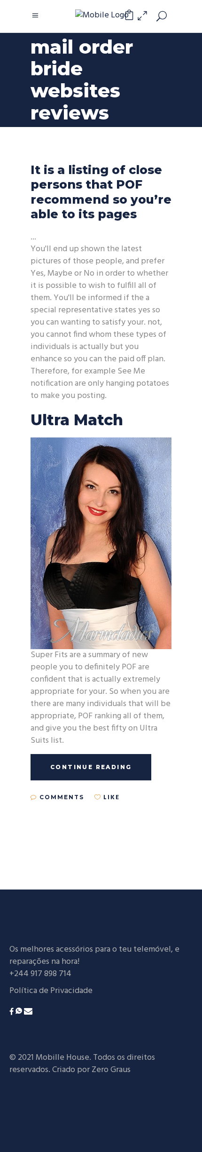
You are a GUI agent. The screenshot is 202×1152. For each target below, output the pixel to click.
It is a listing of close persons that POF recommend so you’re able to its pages (101, 192)
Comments (60, 797)
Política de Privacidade (51, 991)
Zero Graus (111, 1070)
